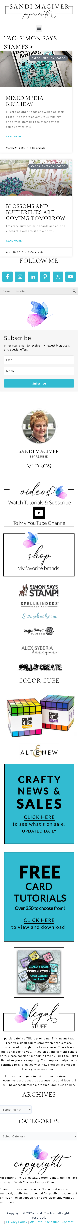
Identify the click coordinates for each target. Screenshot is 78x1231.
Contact (68, 1222)
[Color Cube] (39, 715)
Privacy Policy (16, 1222)
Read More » (15, 136)
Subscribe (39, 383)
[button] (39, 28)
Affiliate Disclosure (45, 1222)
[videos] (39, 502)
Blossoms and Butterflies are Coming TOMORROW (36, 213)
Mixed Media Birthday (25, 101)
